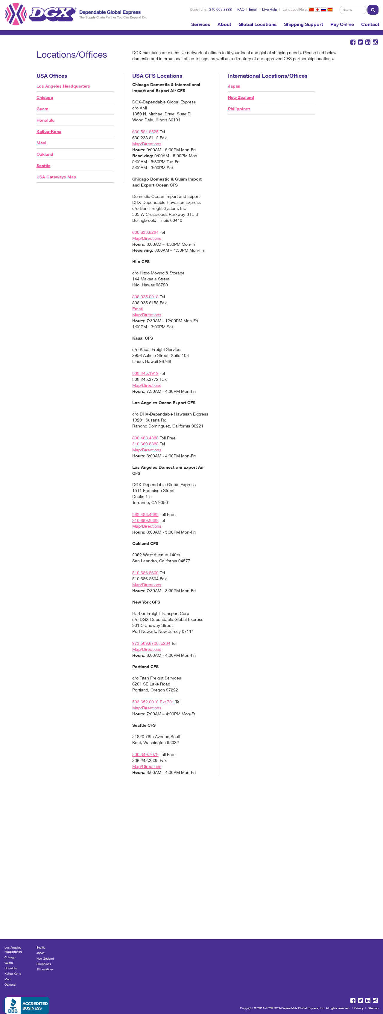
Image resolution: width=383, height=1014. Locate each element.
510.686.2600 (145, 572)
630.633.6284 (145, 232)
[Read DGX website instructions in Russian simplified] (323, 9)
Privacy (359, 1008)
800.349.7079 (145, 754)
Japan (234, 85)
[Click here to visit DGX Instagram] (375, 42)
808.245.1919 (145, 373)
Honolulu (45, 120)
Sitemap (373, 1008)
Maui (41, 142)
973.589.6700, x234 (151, 643)
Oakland (45, 154)
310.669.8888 (220, 9)
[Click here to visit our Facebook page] (352, 42)
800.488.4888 (145, 437)
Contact (370, 24)
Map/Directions (146, 143)
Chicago (45, 97)
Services (200, 24)
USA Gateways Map (56, 176)
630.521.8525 (145, 131)
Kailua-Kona (49, 131)
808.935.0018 (145, 296)
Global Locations (257, 24)
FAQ (240, 9)
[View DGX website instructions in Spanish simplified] (330, 9)
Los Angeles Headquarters (63, 85)
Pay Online (342, 24)
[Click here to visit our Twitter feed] (360, 42)
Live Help (269, 9)
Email (253, 9)
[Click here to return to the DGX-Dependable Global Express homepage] (77, 13)
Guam (42, 108)
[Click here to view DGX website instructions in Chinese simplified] (311, 9)
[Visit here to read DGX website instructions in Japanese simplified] (317, 9)
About (224, 24)
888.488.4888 (145, 514)
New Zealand (241, 97)
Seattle (44, 165)
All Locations (45, 969)
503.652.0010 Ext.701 (153, 701)
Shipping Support (303, 24)
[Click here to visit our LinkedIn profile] (367, 42)
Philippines (239, 108)
